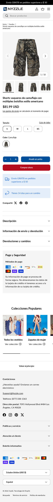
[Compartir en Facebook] (21, 203)
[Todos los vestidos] (13, 325)
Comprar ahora (26, 167)
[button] (43, 9)
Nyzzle (11, 491)
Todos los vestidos (13, 339)
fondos (11, 24)
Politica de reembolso (37, 495)
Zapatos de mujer (37, 339)
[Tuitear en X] (15, 203)
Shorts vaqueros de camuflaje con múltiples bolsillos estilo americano (23, 27)
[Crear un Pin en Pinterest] (26, 203)
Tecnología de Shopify (22, 491)
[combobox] (26, 15)
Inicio (5, 24)
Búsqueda (6, 495)
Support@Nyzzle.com (13, 393)
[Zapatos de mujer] (37, 325)
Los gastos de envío (11, 111)
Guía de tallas (44, 122)
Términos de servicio (20, 495)
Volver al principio (26, 366)
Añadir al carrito (35, 159)
